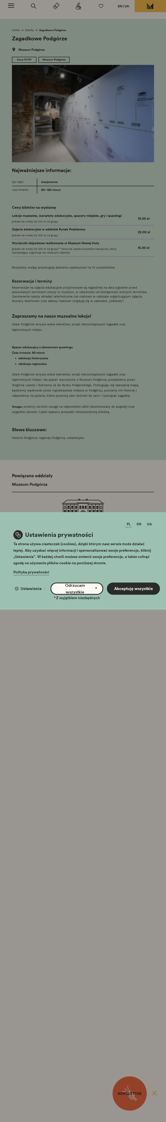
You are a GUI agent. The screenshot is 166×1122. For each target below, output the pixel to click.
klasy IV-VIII (24, 59)
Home (16, 30)
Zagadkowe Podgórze (52, 30)
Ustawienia (31, 588)
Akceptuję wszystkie (133, 588)
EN (120, 6)
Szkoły (29, 30)
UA (127, 6)
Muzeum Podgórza (31, 49)
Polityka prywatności (31, 572)
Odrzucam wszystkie (81, 588)
